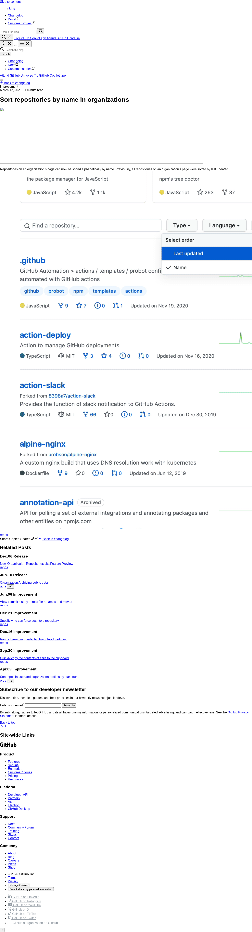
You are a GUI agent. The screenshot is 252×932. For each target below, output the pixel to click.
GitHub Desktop (19, 808)
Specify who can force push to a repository (29, 620)
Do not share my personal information (30, 889)
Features (14, 761)
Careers (13, 860)
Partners (14, 798)
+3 (10, 680)
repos (4, 534)
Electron (13, 805)
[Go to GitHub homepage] (8, 746)
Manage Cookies (19, 885)
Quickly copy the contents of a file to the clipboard (34, 658)
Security (13, 765)
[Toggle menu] (25, 43)
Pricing (13, 775)
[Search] (40, 31)
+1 (10, 586)
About (12, 853)
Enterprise (15, 768)
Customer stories (20, 68)
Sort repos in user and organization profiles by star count (39, 676)
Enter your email (12, 705)
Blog (12, 8)
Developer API (18, 794)
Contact (13, 838)
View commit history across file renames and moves (36, 601)
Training (13, 831)
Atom (11, 801)
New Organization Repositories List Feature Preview (36, 563)
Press (12, 864)
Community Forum (21, 827)
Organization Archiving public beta (24, 582)
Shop (11, 867)
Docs (11, 65)
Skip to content (10, 1)
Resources (15, 779)
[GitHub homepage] (3, 8)
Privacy (13, 881)
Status (12, 834)
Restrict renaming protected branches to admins (33, 639)
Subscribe (69, 705)
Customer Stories (20, 772)
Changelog (15, 61)
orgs (3, 586)
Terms (12, 877)
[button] (19, 539)
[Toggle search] (6, 37)
